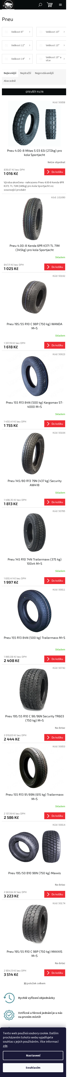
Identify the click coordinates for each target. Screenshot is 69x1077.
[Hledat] (40, 5)
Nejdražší (25, 73)
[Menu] (60, 5)
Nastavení (33, 1055)
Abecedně (10, 81)
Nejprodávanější (44, 73)
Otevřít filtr (35, 91)
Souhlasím (33, 1068)
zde (5, 1046)
